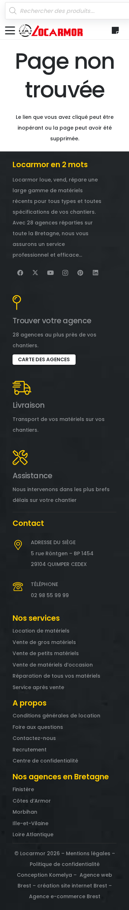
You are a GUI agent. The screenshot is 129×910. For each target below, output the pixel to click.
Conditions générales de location (56, 715)
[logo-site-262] (51, 30)
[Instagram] (65, 272)
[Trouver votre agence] (17, 302)
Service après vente (38, 687)
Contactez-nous (34, 738)
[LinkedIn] (95, 272)
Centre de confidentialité (45, 760)
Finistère (23, 789)
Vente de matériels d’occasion (53, 664)
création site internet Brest (72, 885)
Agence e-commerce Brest (64, 896)
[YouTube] (50, 272)
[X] (35, 272)
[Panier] (115, 30)
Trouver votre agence (52, 320)
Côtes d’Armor (32, 800)
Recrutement (30, 749)
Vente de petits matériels (46, 653)
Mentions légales (88, 853)
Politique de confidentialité (65, 864)
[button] (10, 30)
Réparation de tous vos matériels (56, 675)
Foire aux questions (38, 727)
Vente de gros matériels (44, 642)
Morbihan (25, 811)
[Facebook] (20, 272)
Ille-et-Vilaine (30, 823)
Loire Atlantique (33, 834)
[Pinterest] (80, 272)
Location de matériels (41, 630)
